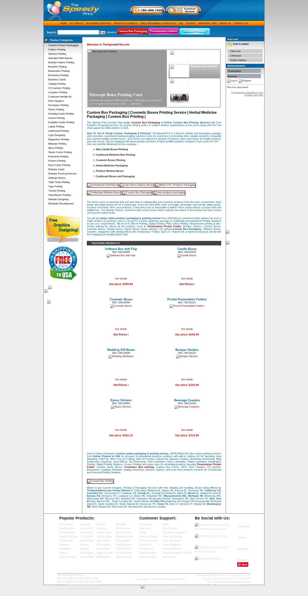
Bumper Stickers (187, 349)
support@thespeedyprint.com (84, 585)
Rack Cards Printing (59, 165)
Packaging (103, 544)
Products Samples (126, 23)
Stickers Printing (57, 53)
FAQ (181, 23)
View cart (235, 51)
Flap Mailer (104, 540)
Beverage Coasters (187, 400)
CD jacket (86, 536)
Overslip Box (123, 552)
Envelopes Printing (58, 105)
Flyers (63, 552)
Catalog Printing (56, 83)
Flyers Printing (56, 109)
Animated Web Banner (60, 58)
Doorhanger (123, 540)
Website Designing (58, 199)
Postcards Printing (58, 156)
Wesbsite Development (61, 203)
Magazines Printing (58, 139)
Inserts (101, 524)
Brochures (66, 524)
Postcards (66, 540)
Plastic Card (123, 532)
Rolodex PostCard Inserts (62, 173)
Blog (166, 524)
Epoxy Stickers (120, 400)
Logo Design (105, 552)
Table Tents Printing (59, 182)
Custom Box (67, 532)
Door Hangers (56, 101)
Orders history (238, 60)
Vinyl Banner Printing (59, 195)
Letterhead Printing (58, 130)
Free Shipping (171, 544)
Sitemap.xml (147, 552)
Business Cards (57, 79)
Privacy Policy (148, 536)
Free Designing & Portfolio (158, 23)
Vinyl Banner (123, 544)
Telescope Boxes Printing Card (115, 94)
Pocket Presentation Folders (187, 299)
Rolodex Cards (56, 169)
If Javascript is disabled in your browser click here (247, 93)
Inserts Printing (56, 118)
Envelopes (87, 552)
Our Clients (170, 528)
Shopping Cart (207, 23)
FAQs (142, 532)
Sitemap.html (147, 556)
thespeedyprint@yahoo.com (83, 588)
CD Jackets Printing (59, 88)
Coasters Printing (57, 92)
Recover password (237, 87)
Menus (84, 544)
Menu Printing (55, 148)
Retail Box (87, 540)
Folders (85, 524)
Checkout (235, 55)
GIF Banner (122, 528)
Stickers (102, 528)
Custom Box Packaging (145, 122)
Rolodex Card (124, 536)
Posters (64, 544)
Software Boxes (57, 178)
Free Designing (172, 536)
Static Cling (104, 536)
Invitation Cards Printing (61, 122)
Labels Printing (56, 126)
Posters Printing (57, 160)
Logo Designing (56, 135)
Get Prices (76, 23)
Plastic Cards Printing (60, 152)
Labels (84, 548)
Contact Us (241, 23)
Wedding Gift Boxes (121, 349)
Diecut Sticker (68, 536)
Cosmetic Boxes (121, 299)
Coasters (86, 532)
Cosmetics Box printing (139, 467)
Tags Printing (55, 186)
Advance (112, 32)
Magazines (103, 556)
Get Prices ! (187, 284)
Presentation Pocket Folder (164, 226)
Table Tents (104, 532)
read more (136, 103)
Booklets (65, 548)
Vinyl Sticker (123, 548)
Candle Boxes (187, 249)
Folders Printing (56, 49)
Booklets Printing (57, 66)
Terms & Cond (148, 540)
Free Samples (172, 540)
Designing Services (98, 23)
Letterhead (87, 556)
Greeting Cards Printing (61, 113)
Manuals (120, 524)
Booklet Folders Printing (61, 62)
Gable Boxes (123, 556)
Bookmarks (66, 528)
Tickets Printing (56, 190)
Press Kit (86, 528)
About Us (225, 23)
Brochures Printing (58, 75)
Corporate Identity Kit (59, 96)
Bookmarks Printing (59, 71)
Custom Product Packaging (63, 45)
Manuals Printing (57, 143)
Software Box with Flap (121, 249)
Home (63, 23)
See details (121, 278)
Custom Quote (172, 548)
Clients (190, 23)
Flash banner (67, 556)
